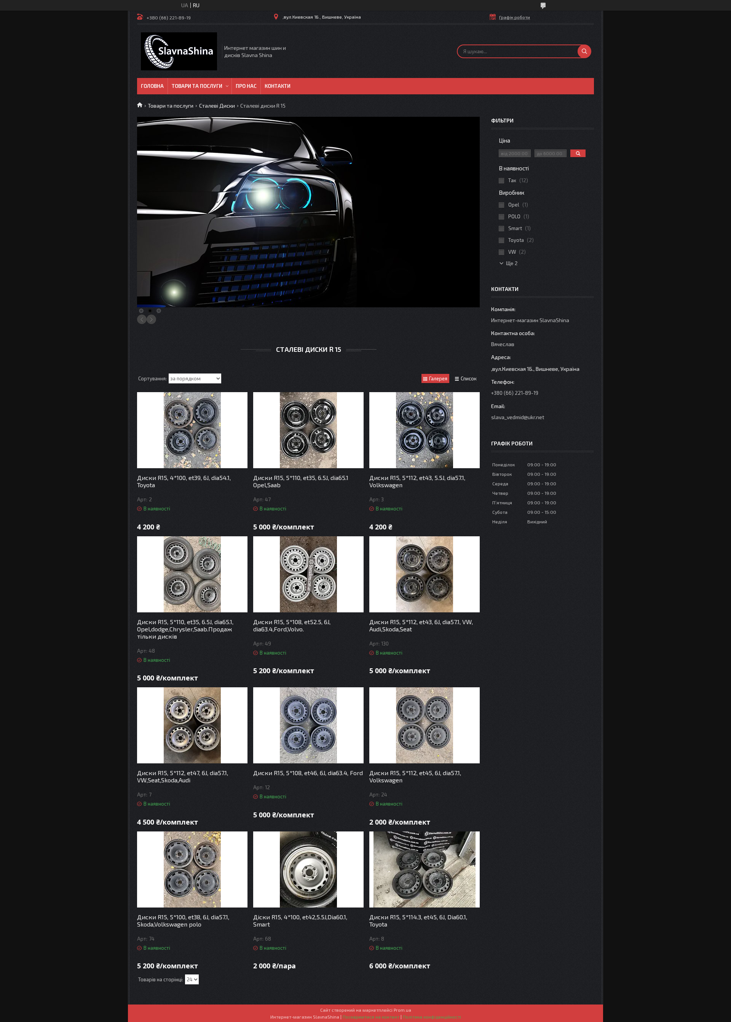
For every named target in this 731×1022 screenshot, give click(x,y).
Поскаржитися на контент (371, 1016)
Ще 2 (511, 263)
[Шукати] (584, 51)
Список (469, 378)
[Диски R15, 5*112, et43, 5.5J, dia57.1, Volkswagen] (424, 430)
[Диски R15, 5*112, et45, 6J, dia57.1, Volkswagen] (424, 725)
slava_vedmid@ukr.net (517, 417)
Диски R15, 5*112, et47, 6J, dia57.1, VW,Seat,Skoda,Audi (182, 776)
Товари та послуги (197, 86)
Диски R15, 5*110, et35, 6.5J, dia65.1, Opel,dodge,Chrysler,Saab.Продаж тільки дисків (185, 629)
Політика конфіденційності (432, 1016)
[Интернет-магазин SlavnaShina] (179, 51)
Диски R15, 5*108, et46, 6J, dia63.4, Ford (308, 772)
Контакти (277, 86)
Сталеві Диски (217, 105)
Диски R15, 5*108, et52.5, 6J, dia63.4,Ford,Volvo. (291, 625)
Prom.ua (402, 1009)
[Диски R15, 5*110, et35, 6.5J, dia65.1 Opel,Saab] (308, 430)
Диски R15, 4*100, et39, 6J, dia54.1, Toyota (184, 481)
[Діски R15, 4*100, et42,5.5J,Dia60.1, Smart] (308, 869)
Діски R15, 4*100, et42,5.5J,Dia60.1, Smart (300, 920)
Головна (152, 86)
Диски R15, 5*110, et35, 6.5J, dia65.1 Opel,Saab (300, 481)
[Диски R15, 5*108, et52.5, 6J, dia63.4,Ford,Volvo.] (308, 574)
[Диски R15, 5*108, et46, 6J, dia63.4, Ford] (308, 725)
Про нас (246, 86)
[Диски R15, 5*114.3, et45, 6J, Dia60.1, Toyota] (424, 869)
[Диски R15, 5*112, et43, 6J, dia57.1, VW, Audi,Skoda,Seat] (424, 574)
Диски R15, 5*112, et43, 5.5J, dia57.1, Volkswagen (417, 481)
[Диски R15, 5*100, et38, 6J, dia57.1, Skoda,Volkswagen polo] (192, 869)
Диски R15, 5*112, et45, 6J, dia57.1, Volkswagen (415, 776)
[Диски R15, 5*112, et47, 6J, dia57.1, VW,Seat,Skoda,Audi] (192, 725)
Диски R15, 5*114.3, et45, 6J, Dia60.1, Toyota (418, 920)
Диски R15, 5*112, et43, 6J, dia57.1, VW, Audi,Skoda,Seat (421, 625)
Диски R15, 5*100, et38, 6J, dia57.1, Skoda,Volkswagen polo (183, 920)
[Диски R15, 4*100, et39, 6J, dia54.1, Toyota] (192, 430)
